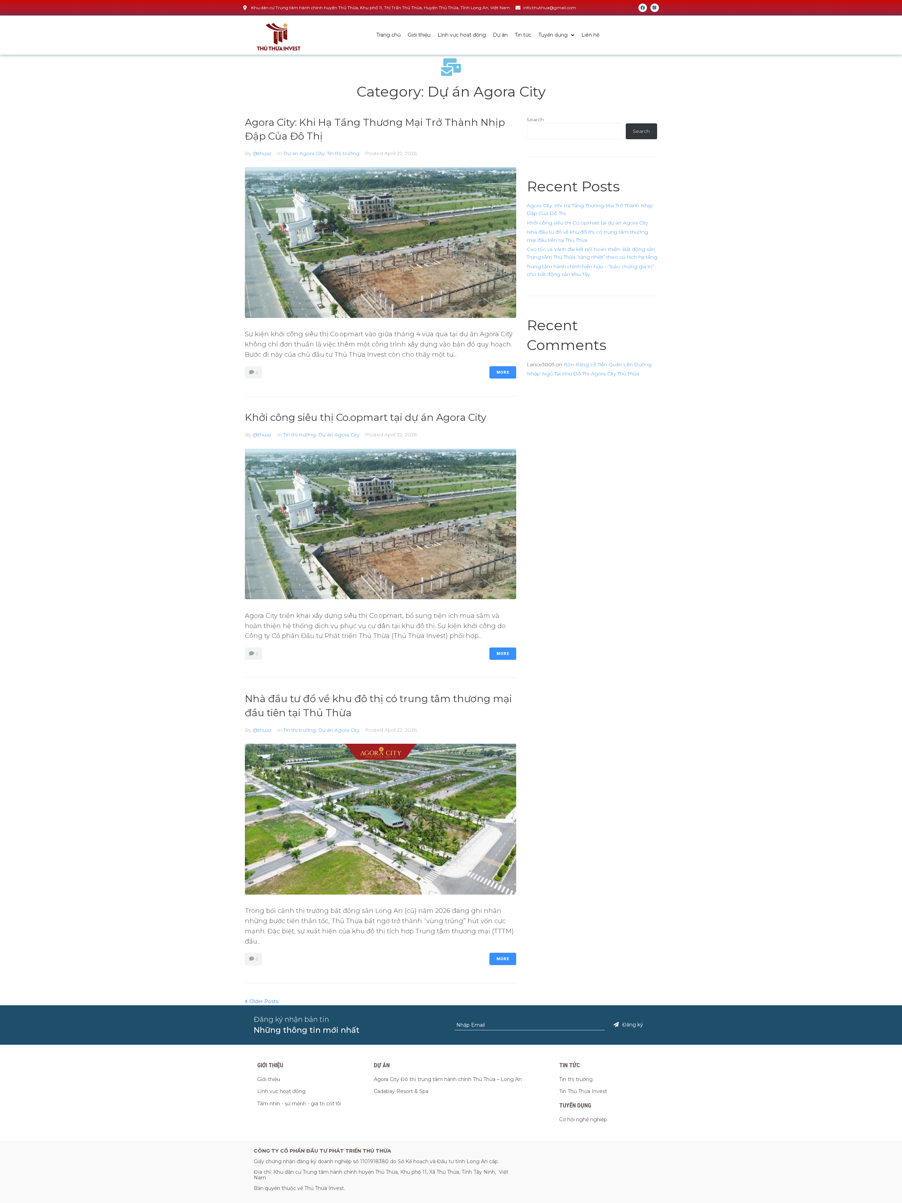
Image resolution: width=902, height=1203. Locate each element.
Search (535, 119)
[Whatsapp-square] (654, 8)
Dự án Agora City (304, 153)
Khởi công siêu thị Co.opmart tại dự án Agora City (365, 417)
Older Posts (261, 1001)
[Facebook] (642, 8)
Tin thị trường (343, 153)
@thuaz (262, 153)
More (502, 372)
